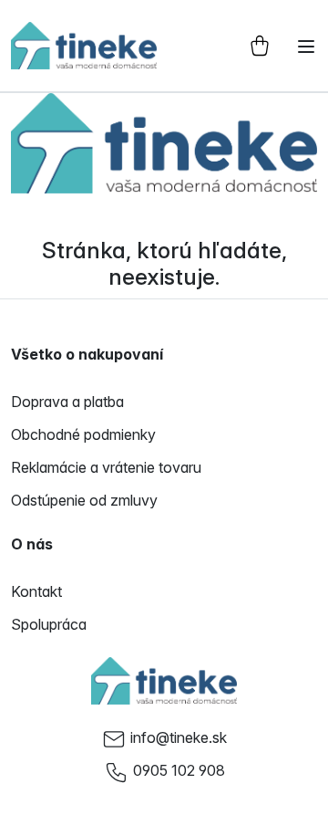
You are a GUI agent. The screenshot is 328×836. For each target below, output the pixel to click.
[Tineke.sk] (164, 681)
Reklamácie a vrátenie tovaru (106, 467)
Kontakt (36, 591)
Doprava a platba (67, 401)
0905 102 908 (179, 770)
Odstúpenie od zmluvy (84, 500)
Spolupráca (49, 624)
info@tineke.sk (178, 737)
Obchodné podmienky (83, 434)
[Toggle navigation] (306, 46)
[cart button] (259, 46)
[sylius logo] (84, 45)
